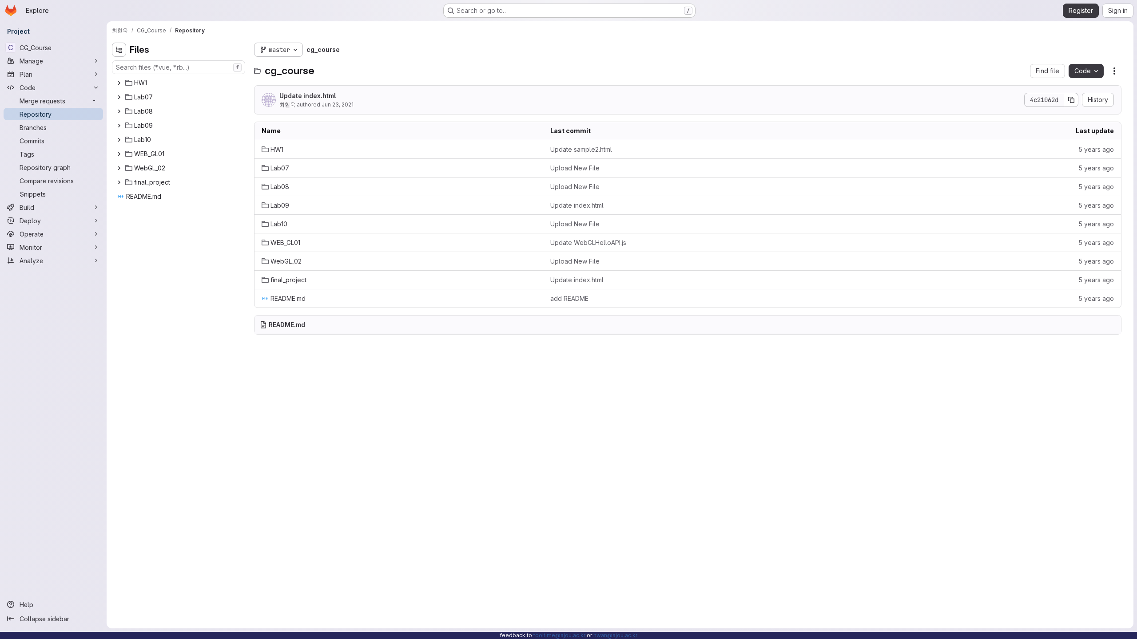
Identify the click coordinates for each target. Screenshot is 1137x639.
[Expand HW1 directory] (119, 83)
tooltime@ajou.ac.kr (559, 635)
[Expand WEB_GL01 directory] (119, 154)
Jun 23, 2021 (338, 104)
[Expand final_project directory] (119, 182)
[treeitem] (179, 83)
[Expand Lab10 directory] (119, 139)
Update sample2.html (581, 149)
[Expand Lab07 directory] (119, 97)
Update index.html (307, 95)
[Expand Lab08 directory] (119, 111)
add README (569, 298)
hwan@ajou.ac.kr (615, 635)
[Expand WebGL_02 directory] (119, 168)
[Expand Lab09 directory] (119, 125)
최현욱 (287, 104)
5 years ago (1096, 149)
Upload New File (575, 168)
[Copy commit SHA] (1071, 100)
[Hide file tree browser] (119, 50)
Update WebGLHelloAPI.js (588, 242)
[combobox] (178, 67)
